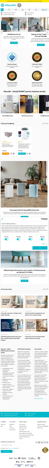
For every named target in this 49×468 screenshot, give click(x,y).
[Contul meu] (29, 9)
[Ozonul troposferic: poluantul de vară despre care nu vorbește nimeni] (36, 302)
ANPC (38, 427)
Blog (2, 426)
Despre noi (3, 424)
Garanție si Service (23, 426)
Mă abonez (6, 451)
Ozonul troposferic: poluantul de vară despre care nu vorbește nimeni (35, 314)
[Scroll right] (47, 32)
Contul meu (11, 427)
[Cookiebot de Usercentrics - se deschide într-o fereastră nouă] (42, 219)
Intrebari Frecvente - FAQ (24, 431)
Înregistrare (11, 424)
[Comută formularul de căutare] (9, 9)
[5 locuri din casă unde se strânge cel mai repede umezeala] (12, 302)
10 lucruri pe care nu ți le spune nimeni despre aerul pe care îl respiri (35, 337)
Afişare (43, 243)
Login (10, 426)
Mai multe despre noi (38, 398)
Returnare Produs (22, 427)
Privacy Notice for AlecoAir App (25, 433)
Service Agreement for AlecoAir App (26, 435)
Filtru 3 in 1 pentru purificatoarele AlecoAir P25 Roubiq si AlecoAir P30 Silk (7, 145)
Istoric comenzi (12, 429)
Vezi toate (45, 123)
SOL (42, 427)
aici (41, 1)
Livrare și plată (22, 424)
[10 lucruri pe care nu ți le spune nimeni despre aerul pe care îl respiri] (36, 325)
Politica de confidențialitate (42, 426)
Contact (20, 438)
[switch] (18, 239)
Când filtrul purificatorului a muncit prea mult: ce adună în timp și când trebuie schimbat (11, 338)
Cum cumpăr (21, 429)
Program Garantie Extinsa (24, 436)
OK (40, 247)
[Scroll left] (1, 32)
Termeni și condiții (41, 424)
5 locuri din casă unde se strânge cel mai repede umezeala (11, 314)
